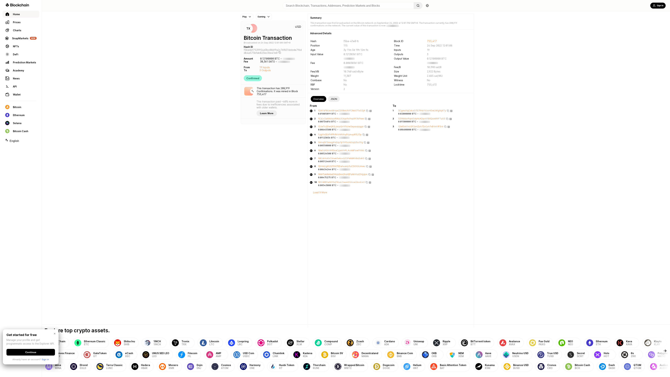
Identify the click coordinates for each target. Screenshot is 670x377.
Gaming (261, 16)
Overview (318, 99)
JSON (334, 99)
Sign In (660, 5)
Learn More (266, 113)
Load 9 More (320, 192)
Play (244, 16)
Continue (30, 352)
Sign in (45, 359)
